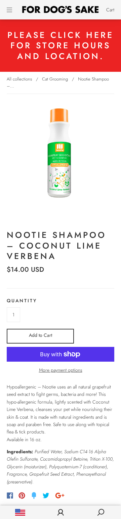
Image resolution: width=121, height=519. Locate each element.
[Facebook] (10, 495)
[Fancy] (34, 495)
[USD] (20, 512)
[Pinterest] (22, 495)
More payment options (60, 370)
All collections (19, 79)
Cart (110, 9)
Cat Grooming (55, 79)
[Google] (60, 495)
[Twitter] (46, 495)
